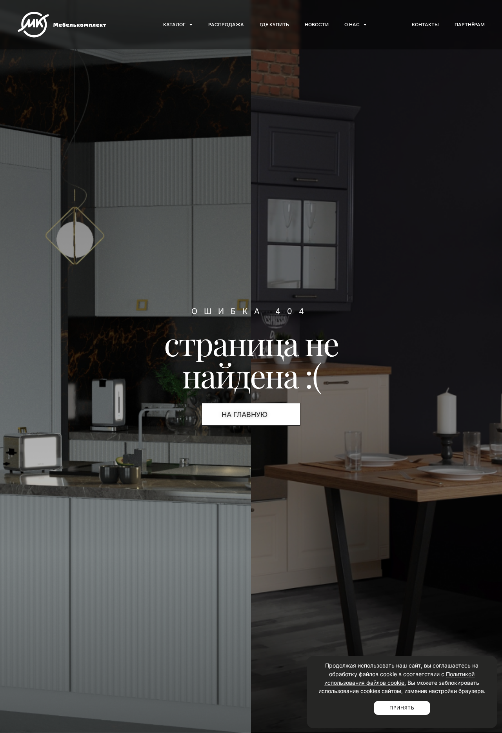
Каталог (174, 24)
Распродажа (226, 24)
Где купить (274, 24)
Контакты (425, 24)
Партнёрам (470, 24)
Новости (317, 24)
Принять (402, 708)
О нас (352, 24)
